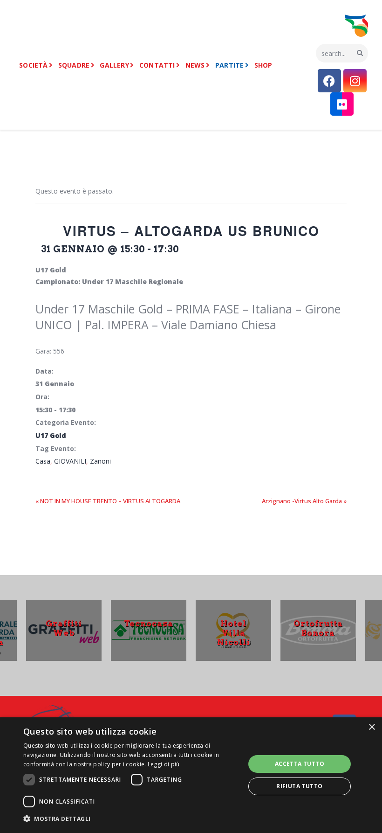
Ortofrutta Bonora (318, 628)
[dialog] (191, 775)
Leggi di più (164, 764)
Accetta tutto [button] (299, 764)
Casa (42, 461)
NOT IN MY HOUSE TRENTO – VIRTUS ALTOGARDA (107, 501)
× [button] (371, 727)
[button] (131, 819)
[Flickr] (342, 104)
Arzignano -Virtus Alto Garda (304, 501)
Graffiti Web (64, 628)
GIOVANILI (70, 461)
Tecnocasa (148, 623)
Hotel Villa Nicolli (233, 633)
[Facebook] (329, 80)
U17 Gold (50, 435)
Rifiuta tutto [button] (299, 786)
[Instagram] (355, 80)
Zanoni (100, 461)
